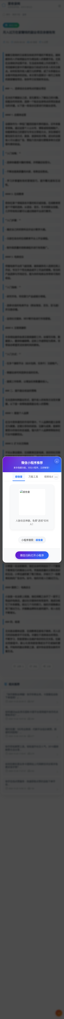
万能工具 (33, 476)
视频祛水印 (50, 476)
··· (56, 476)
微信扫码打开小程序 (32, 555)
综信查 (18, 476)
